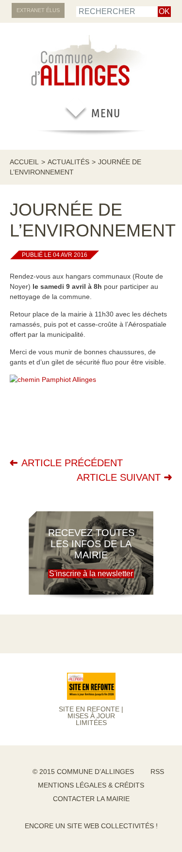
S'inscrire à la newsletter (91, 573)
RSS (157, 771)
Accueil (24, 162)
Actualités (68, 162)
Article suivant (119, 477)
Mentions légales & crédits (91, 785)
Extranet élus (38, 10)
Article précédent (72, 463)
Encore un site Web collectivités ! (91, 826)
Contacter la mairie (91, 799)
